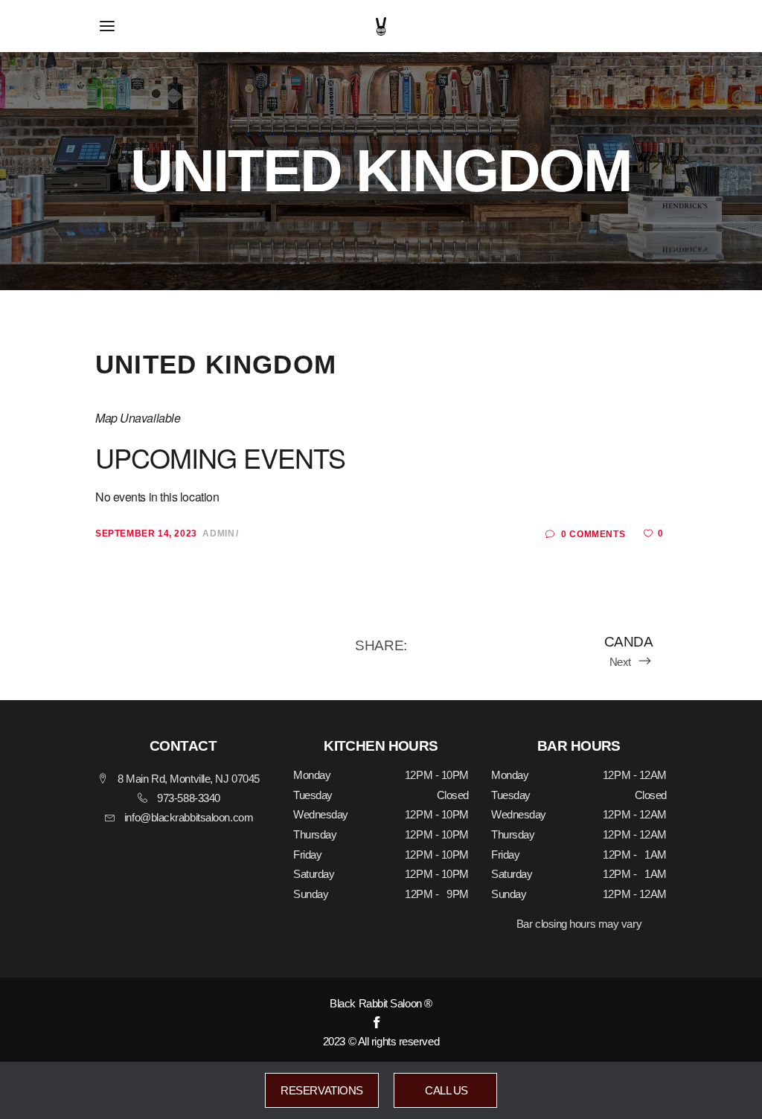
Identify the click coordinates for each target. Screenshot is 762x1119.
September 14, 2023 (146, 533)
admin (218, 533)
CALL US (445, 1090)
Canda (628, 642)
